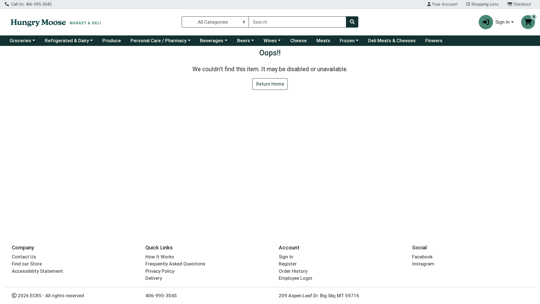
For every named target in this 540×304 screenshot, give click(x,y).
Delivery (153, 278)
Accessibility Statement (37, 271)
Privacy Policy (159, 271)
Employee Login (295, 278)
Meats (323, 40)
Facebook (422, 257)
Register (288, 264)
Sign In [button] (502, 22)
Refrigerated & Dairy (67, 40)
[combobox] (297, 22)
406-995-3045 (161, 295)
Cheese (298, 40)
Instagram (423, 264)
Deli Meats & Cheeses (392, 40)
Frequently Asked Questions (175, 264)
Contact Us (24, 257)
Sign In (286, 257)
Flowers (433, 40)
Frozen (347, 40)
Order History (293, 271)
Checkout (521, 4)
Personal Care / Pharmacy (158, 40)
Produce (111, 40)
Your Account (444, 4)
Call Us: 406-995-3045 (30, 4)
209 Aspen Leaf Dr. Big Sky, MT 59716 (319, 295)
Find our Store (27, 264)
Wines (270, 40)
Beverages (211, 40)
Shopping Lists (484, 4)
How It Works (159, 257)
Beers (243, 40)
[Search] (352, 22)
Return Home (270, 84)
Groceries (20, 40)
